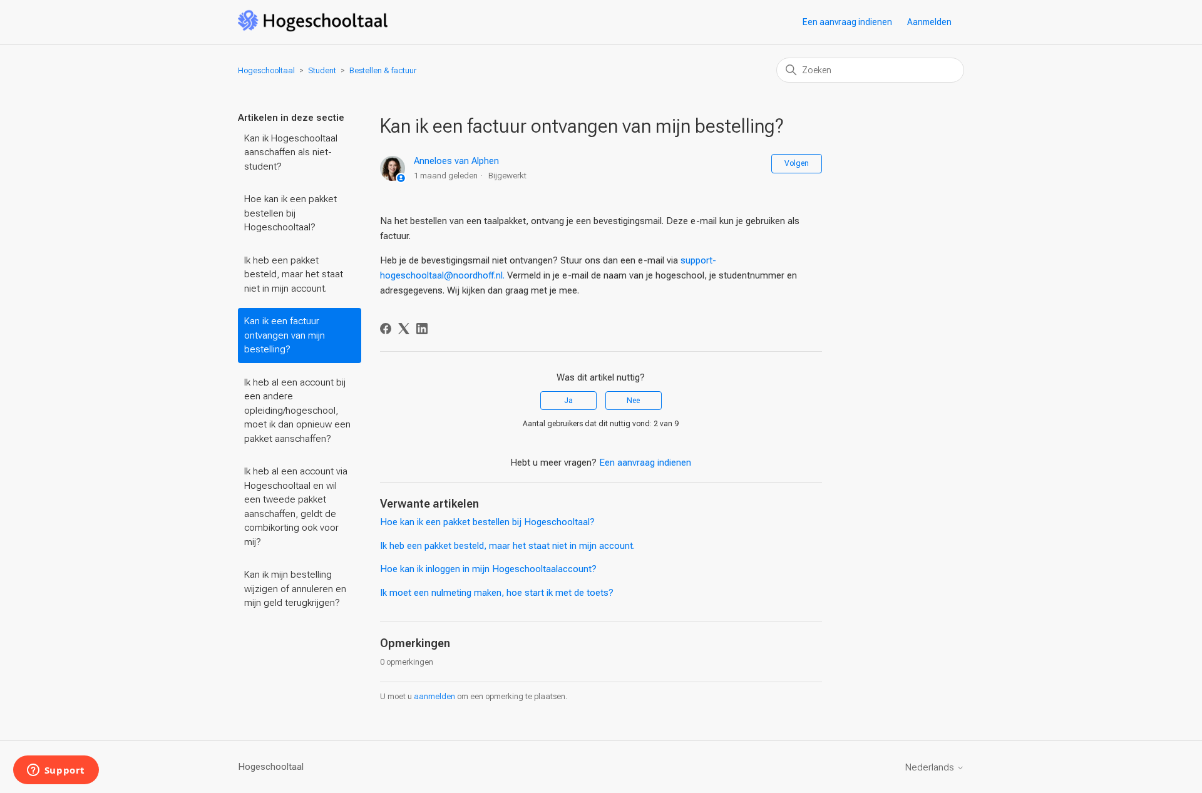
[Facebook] (385, 328)
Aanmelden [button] (929, 22)
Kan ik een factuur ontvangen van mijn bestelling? (284, 335)
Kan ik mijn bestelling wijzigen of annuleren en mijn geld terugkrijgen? (295, 588)
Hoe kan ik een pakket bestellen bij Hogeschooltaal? (290, 213)
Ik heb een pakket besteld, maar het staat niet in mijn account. (293, 274)
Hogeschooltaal (266, 70)
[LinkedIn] (422, 328)
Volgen (796, 163)
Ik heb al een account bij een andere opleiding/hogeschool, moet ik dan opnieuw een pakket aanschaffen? (297, 410)
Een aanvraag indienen (847, 22)
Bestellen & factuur (382, 70)
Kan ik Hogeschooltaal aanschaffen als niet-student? (290, 152)
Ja (568, 400)
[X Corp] (403, 328)
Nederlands (931, 767)
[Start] (313, 28)
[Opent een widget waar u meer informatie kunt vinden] (56, 771)
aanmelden (434, 696)
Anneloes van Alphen (456, 160)
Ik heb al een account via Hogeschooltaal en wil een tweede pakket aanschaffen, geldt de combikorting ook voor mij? (295, 507)
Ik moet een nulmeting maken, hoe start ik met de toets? (497, 592)
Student (322, 70)
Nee (633, 400)
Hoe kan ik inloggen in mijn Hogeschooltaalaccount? (488, 569)
